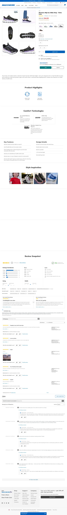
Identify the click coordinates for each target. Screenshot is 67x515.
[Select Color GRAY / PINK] (56, 26)
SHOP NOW (38, 7)
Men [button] (22, 5)
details (43, 0)
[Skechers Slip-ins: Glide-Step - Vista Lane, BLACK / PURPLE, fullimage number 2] (10, 33)
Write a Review (23, 262)
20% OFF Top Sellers (32, 0)
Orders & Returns (28, 2)
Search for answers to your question (10, 400)
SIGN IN (58, 67)
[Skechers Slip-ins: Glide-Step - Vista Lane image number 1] (27, 17)
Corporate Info (33, 496)
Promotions (16, 502)
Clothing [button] (31, 5)
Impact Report (33, 498)
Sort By (55, 404)
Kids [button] (26, 5)
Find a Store (5, 494)
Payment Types (25, 498)
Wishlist (44, 2)
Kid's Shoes (16, 496)
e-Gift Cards (16, 498)
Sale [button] (36, 5)
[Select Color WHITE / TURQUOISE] (46, 26)
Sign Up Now (52, 497)
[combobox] (55, 5)
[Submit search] (63, 401)
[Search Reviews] (38, 319)
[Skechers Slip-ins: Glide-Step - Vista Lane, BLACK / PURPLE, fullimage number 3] (27, 33)
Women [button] (18, 5)
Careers (32, 495)
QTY (39, 51)
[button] (57, 2)
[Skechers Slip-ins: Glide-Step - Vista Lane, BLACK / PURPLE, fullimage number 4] (10, 48)
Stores (34, 2)
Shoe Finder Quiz (7, 497)
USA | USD (63, 2)
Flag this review (25, 333)
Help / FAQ (24, 493)
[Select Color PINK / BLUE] (41, 26)
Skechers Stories (34, 493)
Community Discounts (33, 503)
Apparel (15, 500)
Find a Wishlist (25, 500)
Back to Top (13, 392)
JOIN (46, 67)
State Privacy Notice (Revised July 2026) (29, 509)
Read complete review (6, 306)
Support (39, 2)
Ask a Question (60, 396)
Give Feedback (25, 503)
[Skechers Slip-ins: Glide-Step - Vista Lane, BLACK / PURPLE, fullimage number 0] (10, 17)
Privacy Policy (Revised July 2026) (16, 509)
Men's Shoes (16, 495)
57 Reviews (46, 15)
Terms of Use (55, 509)
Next (48, 392)
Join (3, 490)
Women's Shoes (17, 493)
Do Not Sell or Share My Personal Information (44, 509)
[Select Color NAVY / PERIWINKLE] (51, 26)
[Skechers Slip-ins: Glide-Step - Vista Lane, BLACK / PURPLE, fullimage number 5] (27, 48)
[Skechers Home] (8, 5)
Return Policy (25, 496)
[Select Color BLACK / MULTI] (41, 30)
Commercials (33, 500)
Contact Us (24, 502)
